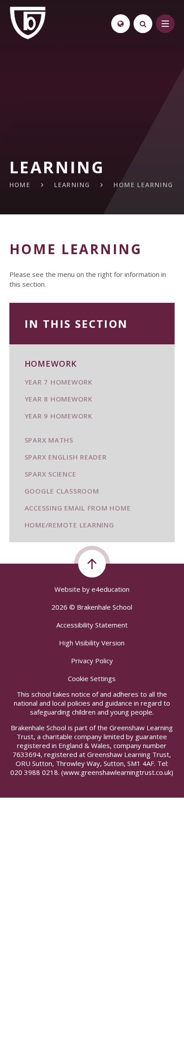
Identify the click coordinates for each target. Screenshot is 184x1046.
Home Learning (143, 184)
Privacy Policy (92, 660)
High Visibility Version (92, 642)
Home (20, 184)
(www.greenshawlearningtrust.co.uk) (116, 772)
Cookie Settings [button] (92, 678)
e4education (111, 589)
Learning (72, 184)
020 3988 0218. (34, 772)
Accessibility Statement (92, 624)
